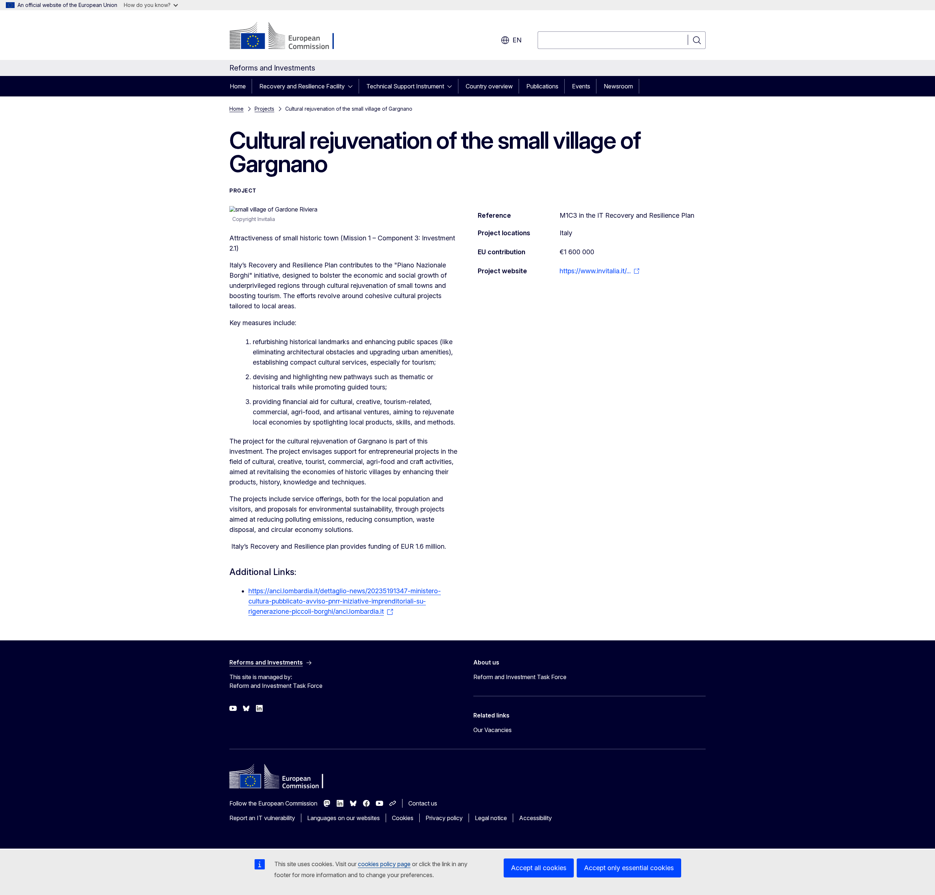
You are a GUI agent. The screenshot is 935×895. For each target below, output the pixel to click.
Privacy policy (444, 818)
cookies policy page (384, 864)
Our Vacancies (492, 730)
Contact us (422, 803)
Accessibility (535, 818)
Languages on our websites (343, 818)
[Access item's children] (352, 86)
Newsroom (618, 86)
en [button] (517, 40)
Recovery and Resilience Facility (302, 86)
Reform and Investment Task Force (519, 677)
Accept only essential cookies (629, 868)
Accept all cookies (538, 868)
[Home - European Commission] (288, 36)
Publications (542, 86)
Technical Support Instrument (405, 86)
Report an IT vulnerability (262, 818)
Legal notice (491, 818)
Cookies (402, 818)
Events (581, 86)
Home (238, 86)
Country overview (489, 86)
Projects (264, 109)
